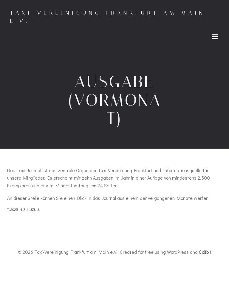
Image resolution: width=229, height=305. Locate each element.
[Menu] (215, 37)
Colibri (205, 252)
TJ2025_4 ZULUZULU (24, 209)
